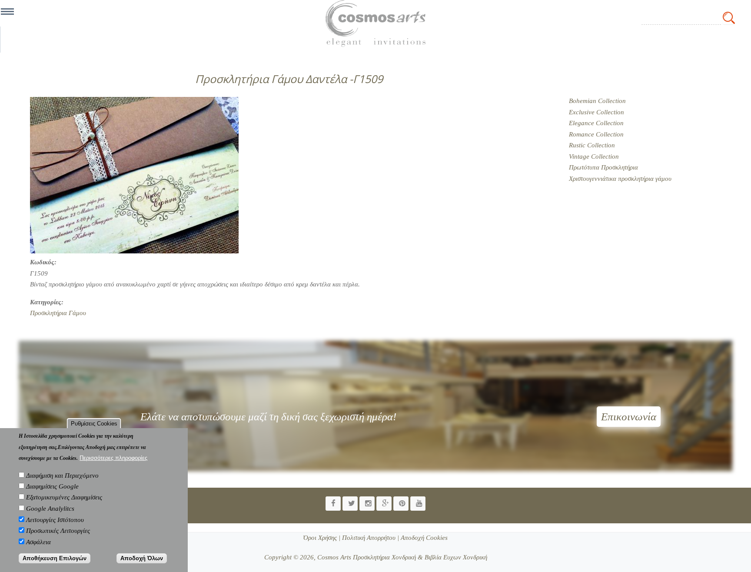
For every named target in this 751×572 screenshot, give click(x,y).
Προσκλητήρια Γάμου (58, 312)
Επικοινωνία (628, 416)
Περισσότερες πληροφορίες (113, 458)
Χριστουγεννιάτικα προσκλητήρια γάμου (620, 178)
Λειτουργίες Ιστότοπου (55, 519)
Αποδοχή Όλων (141, 558)
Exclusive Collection (596, 112)
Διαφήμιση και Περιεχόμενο (62, 475)
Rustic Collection (592, 145)
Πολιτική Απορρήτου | (369, 537)
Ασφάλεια (38, 542)
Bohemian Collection (597, 100)
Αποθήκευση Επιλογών (54, 558)
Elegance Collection (596, 123)
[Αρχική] (375, 23)
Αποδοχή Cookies (423, 537)
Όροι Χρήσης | (321, 537)
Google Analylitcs (50, 508)
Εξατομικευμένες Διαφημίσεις (64, 497)
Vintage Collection (594, 156)
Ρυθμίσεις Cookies (94, 423)
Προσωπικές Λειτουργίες (58, 530)
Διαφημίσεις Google (52, 486)
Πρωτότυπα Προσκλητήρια (603, 167)
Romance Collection (596, 134)
